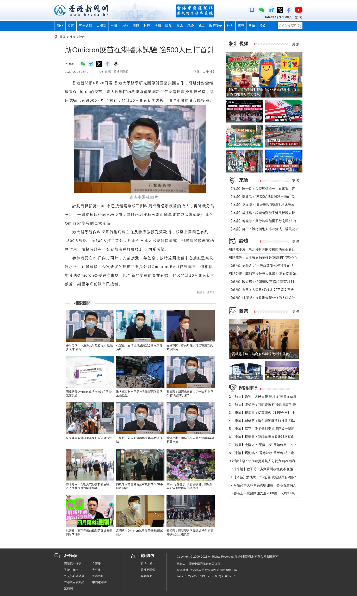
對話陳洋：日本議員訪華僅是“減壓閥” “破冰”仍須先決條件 (271, 257)
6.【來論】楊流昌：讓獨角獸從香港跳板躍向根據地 (266, 437)
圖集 (168, 25)
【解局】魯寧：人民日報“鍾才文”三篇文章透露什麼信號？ (271, 289)
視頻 (157, 25)
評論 (190, 25)
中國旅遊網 (99, 582)
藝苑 (241, 25)
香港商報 (98, 576)
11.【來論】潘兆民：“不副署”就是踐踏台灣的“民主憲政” (269, 477)
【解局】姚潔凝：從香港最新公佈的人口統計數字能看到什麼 (273, 298)
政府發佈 (215, 25)
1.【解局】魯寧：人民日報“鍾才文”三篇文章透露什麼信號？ (272, 396)
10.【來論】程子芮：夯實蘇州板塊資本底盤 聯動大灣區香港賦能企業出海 (283, 469)
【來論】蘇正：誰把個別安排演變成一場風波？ (263, 229)
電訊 (179, 25)
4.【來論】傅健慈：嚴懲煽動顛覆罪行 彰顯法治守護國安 (270, 420)
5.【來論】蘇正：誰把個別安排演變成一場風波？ (265, 429)
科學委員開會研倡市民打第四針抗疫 (89, 438)
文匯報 (96, 563)
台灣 (114, 25)
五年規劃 (85, 25)
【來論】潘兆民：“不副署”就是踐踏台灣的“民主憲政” (267, 197)
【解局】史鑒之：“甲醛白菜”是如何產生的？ (261, 265)
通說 (201, 25)
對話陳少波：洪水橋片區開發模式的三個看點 (262, 249)
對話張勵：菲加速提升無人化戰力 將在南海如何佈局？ (269, 273)
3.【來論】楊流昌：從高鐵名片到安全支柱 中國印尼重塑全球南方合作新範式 (285, 412)
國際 (135, 25)
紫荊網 (68, 588)
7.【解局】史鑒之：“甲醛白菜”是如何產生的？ (262, 445)
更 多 (296, 44)
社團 (230, 25)
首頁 (62, 36)
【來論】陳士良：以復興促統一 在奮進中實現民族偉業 (270, 188)
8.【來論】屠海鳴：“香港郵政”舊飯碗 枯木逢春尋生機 (268, 453)
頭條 (60, 25)
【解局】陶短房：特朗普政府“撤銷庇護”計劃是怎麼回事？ (271, 281)
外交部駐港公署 (74, 576)
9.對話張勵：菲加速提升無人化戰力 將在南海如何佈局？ (270, 461)
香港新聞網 (148, 569)
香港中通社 (148, 563)
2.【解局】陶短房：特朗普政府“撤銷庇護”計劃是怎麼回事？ (272, 404)
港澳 (71, 25)
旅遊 (252, 25)
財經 (146, 25)
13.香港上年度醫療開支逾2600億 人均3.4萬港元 (265, 493)
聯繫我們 (146, 576)
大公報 (96, 569)
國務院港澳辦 (72, 563)
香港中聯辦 (71, 569)
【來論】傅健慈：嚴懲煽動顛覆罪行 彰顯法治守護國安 (269, 221)
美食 (262, 25)
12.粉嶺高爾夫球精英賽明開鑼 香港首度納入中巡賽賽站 (271, 485)
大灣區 (101, 25)
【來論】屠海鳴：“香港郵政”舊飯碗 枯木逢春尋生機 (267, 205)
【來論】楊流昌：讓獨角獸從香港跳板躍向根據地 (265, 213)
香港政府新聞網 (74, 582)
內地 (124, 25)
